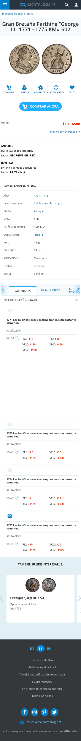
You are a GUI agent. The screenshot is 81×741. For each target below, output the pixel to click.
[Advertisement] (41, 387)
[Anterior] (4, 289)
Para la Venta (50, 290)
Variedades (23, 291)
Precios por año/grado (20, 300)
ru (49, 648)
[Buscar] (66, 5)
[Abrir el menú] (76, 310)
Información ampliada (19, 186)
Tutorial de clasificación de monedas (42, 674)
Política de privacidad (42, 667)
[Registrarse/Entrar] (76, 5)
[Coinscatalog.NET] (35, 5)
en (32, 648)
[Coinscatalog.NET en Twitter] (54, 712)
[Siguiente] (76, 289)
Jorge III (38, 235)
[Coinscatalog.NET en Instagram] (34, 712)
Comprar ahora (44, 106)
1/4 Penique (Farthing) (47, 203)
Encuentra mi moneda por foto (42, 689)
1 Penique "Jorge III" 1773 (27, 598)
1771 (37, 195)
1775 (45, 195)
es (40, 648)
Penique (39, 211)
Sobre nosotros (42, 681)
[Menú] (5, 5)
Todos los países (42, 696)
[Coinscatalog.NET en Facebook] (25, 712)
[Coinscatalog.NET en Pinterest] (44, 712)
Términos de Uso (42, 660)
